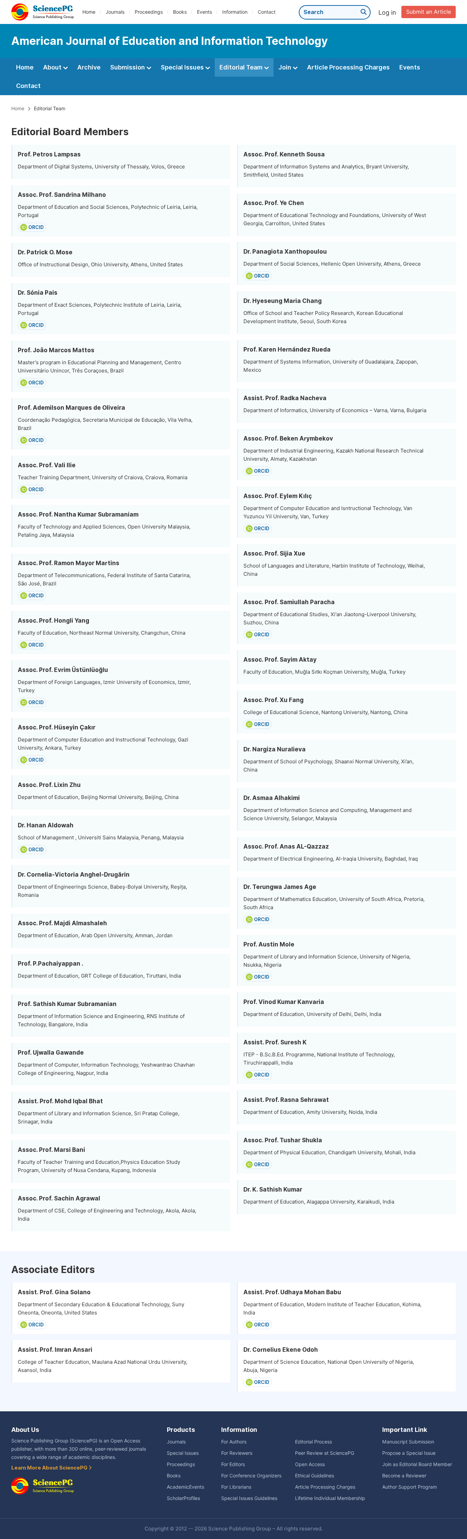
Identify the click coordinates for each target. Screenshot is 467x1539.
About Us (25, 1429)
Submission (128, 67)
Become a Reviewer (404, 1475)
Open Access (310, 1464)
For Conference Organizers (251, 1475)
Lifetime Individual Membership (330, 1498)
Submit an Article (428, 12)
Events (204, 12)
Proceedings (149, 12)
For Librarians (236, 1487)
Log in (387, 12)
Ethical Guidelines (314, 1475)
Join (285, 67)
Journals (115, 12)
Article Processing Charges (348, 67)
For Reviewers (236, 1453)
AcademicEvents (185, 1487)
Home (88, 12)
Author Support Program (409, 1487)
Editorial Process (313, 1442)
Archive (89, 67)
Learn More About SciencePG (50, 1468)
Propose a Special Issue (409, 1453)
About (53, 67)
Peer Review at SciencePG (324, 1453)
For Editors (233, 1464)
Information (235, 12)
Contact (267, 12)
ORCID (36, 227)
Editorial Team (241, 67)
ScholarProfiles (183, 1498)
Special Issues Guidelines (249, 1498)
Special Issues (183, 67)
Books (180, 12)
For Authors (233, 1442)
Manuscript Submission (408, 1442)
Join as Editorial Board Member (417, 1464)
